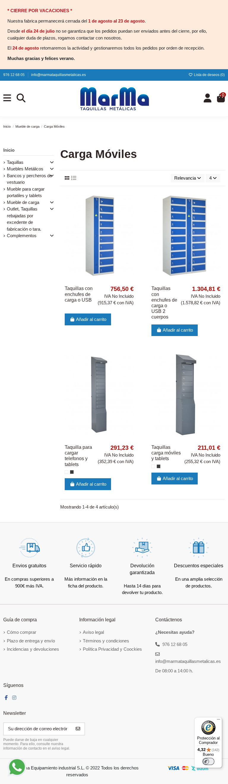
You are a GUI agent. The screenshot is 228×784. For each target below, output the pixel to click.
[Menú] (218, 720)
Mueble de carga (23, 202)
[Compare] (133, 210)
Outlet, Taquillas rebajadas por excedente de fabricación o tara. (24, 219)
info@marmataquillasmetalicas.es (58, 75)
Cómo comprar (21, 632)
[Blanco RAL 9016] (66, 472)
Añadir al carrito (91, 319)
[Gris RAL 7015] (72, 472)
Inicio (9, 150)
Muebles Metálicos (25, 168)
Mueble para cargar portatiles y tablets (26, 192)
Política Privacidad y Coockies (112, 649)
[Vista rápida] (133, 221)
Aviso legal (93, 632)
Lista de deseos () (209, 75)
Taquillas (15, 162)
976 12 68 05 (14, 75)
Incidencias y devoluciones (33, 649)
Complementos (22, 235)
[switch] (208, 761)
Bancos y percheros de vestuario (29, 179)
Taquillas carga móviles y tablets (166, 453)
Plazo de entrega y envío (31, 640)
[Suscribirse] (78, 729)
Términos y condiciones (106, 640)
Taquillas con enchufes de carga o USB (79, 294)
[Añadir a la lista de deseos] (133, 200)
